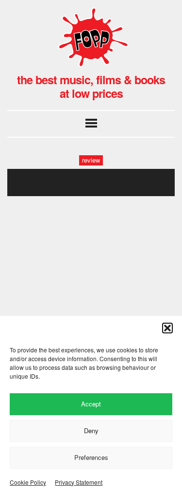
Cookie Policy (28, 482)
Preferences (91, 457)
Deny (91, 430)
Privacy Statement (78, 482)
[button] (167, 328)
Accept (91, 403)
